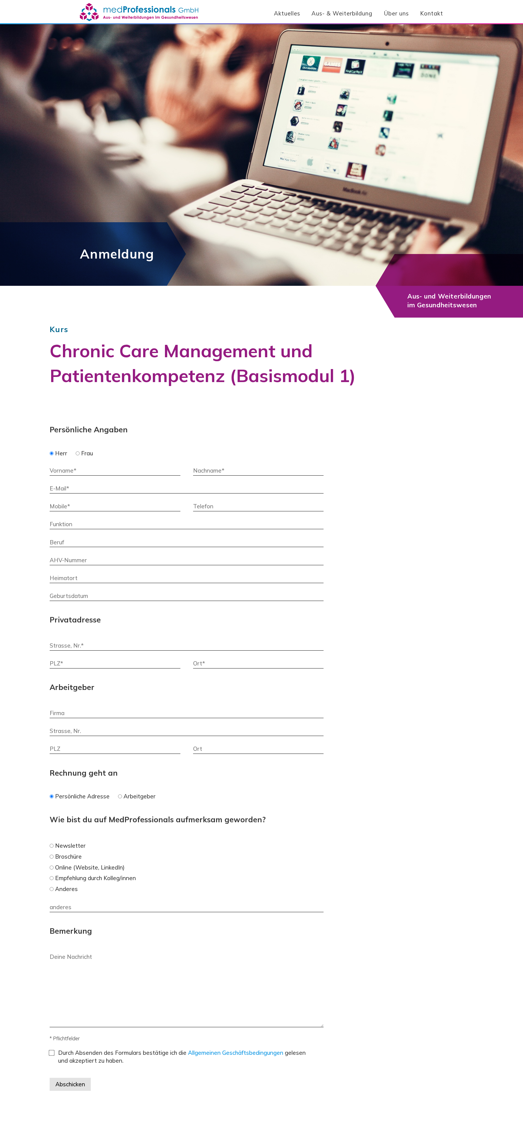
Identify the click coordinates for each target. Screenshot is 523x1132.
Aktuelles (287, 13)
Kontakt (431, 13)
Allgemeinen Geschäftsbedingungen (235, 1052)
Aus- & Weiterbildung (341, 13)
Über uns (396, 13)
